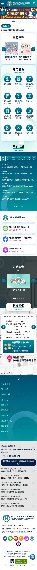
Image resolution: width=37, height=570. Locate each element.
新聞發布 (3, 158)
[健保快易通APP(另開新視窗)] (32, 538)
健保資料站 (5, 394)
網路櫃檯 (4, 410)
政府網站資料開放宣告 (14, 554)
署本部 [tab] (6, 317)
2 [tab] (10, 21)
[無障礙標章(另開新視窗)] (21, 561)
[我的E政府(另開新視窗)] (12, 561)
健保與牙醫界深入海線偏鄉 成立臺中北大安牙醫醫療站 (19, 179)
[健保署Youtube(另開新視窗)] (15, 538)
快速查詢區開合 (34, 3)
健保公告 (13, 158)
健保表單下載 (6, 421)
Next (34, 13)
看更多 (16, 206)
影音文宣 (4, 426)
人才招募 (23, 158)
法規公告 (18, 158)
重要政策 (4, 405)
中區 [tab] (19, 317)
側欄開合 (3, 3)
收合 (19, 379)
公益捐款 (29, 556)
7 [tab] (22, 21)
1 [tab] (14, 298)
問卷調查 (32, 557)
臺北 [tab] (10, 317)
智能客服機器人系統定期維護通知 (13, 30)
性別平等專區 (9, 551)
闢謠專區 (8, 158)
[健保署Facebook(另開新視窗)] (5, 538)
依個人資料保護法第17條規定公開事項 (15, 556)
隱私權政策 (18, 551)
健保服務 (4, 389)
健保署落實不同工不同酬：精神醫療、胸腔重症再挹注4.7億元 (19, 173)
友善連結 (24, 554)
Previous (2, 13)
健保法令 (4, 400)
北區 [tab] (15, 317)
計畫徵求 (28, 158)
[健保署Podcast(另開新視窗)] (26, 538)
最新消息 (4, 431)
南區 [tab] (23, 317)
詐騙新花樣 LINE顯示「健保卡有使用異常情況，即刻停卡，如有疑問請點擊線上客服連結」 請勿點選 (19, 192)
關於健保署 (5, 384)
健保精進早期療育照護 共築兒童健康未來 (16, 198)
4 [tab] (16, 21)
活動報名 (34, 158)
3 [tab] (13, 21)
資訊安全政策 (26, 551)
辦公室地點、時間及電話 (22, 337)
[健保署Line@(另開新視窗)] (10, 538)
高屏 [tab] (27, 317)
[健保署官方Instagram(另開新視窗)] (18, 543)
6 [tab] (20, 21)
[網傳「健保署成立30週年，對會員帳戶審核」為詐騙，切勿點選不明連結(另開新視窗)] (18, 13)
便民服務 (4, 416)
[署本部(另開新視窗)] (18, 366)
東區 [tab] (31, 317)
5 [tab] (18, 21)
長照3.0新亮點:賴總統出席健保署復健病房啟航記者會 (19, 185)
